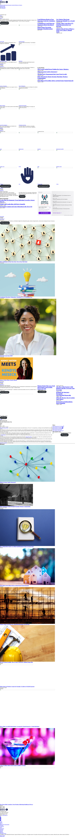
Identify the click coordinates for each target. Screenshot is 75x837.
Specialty (39, 149)
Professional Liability (60, 149)
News (1, 15)
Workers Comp (59, 166)
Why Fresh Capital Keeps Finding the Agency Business (53, 69)
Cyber (57, 184)
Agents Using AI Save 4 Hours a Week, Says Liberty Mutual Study (65, 30)
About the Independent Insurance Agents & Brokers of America (11, 5)
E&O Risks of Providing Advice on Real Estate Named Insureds (55, 80)
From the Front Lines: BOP (6, 355)
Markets (1, 128)
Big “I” (1, 823)
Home (1, 422)
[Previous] (1, 807)
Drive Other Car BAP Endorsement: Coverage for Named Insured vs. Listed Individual (19, 726)
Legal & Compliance (3, 125)
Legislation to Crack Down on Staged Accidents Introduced (46, 24)
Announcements (21, 41)
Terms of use (2, 836)
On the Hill (2, 41)
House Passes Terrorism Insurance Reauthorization (45, 28)
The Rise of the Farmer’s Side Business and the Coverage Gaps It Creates (65, 388)
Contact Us (2, 826)
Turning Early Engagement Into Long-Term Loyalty (52, 74)
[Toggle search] (1, 420)
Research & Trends (3, 61)
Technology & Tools (22, 125)
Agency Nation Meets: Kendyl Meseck (8, 380)
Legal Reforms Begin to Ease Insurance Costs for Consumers (46, 20)
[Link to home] (37, 11)
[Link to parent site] (4, 2)
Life (19, 184)
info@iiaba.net (4, 815)
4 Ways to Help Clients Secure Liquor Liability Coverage (13, 765)
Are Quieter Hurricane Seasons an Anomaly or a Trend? (65, 20)
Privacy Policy (2, 835)
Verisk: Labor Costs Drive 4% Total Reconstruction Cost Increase (64, 25)
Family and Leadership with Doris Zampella (12, 204)
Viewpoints (2, 216)
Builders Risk (40, 184)
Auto (1, 149)
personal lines (3, 434)
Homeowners (21, 149)
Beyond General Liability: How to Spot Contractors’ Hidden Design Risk (16, 662)
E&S (38, 166)
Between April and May (4, 427)
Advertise (1, 825)
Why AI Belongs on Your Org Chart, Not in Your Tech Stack (13, 261)
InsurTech (20, 61)
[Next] (3, 807)
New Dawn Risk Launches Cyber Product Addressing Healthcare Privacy (16, 804)
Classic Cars (2, 166)
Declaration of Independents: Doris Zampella (64, 402)
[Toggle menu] (4, 420)
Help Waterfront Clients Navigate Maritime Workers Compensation (15, 506)
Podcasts (1, 188)
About (1, 822)
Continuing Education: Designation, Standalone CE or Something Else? (16, 297)
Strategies (1, 64)
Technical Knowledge (22, 105)
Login (1, 0)
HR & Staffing (2, 105)
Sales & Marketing (22, 86)
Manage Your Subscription (4, 824)
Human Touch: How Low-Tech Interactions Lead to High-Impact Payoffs (46, 387)
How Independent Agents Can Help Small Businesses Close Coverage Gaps (17, 546)
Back (2, 16)
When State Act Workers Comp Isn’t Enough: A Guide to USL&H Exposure (17, 686)
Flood (20, 166)
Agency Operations (3, 86)
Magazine (1, 382)
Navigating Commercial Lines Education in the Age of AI (16, 206)
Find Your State (2, 7)
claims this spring (29, 436)
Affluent (1, 184)
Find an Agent (2, 6)
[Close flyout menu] (0, 4)
